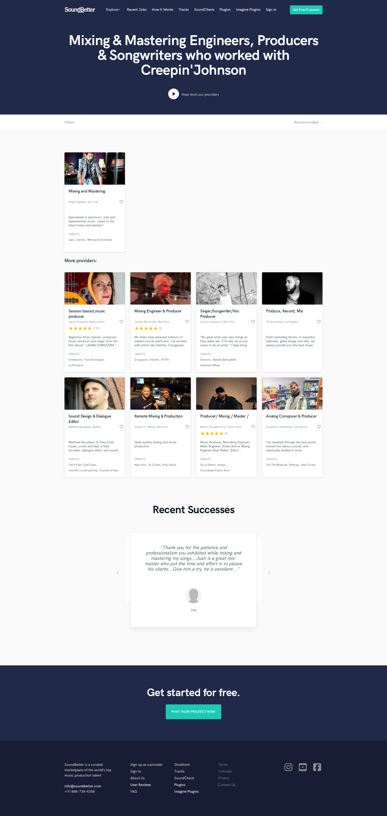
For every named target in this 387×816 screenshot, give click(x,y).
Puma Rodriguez (94, 359)
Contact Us (226, 785)
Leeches (80, 240)
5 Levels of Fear (109, 470)
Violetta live (75, 359)
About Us (137, 778)
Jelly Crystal (308, 465)
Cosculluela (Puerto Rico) (215, 470)
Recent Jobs (136, 10)
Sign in (271, 10)
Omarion (205, 359)
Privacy (223, 778)
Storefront (182, 765)
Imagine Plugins (248, 10)
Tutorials (225, 771)
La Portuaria (76, 365)
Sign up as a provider (146, 765)
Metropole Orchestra (99, 240)
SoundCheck (204, 10)
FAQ (133, 792)
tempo (221, 465)
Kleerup (294, 465)
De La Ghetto (208, 465)
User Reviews (140, 785)
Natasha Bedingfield (224, 359)
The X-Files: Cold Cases (82, 465)
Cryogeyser (141, 359)
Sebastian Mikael (210, 365)
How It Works (162, 10)
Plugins (225, 10)
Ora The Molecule (276, 465)
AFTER (165, 359)
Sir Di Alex (154, 465)
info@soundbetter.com (82, 786)
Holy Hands (169, 465)
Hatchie (154, 359)
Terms (223, 765)
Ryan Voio (140, 465)
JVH (194, 610)
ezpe (71, 240)
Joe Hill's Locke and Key (83, 470)
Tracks (184, 10)
